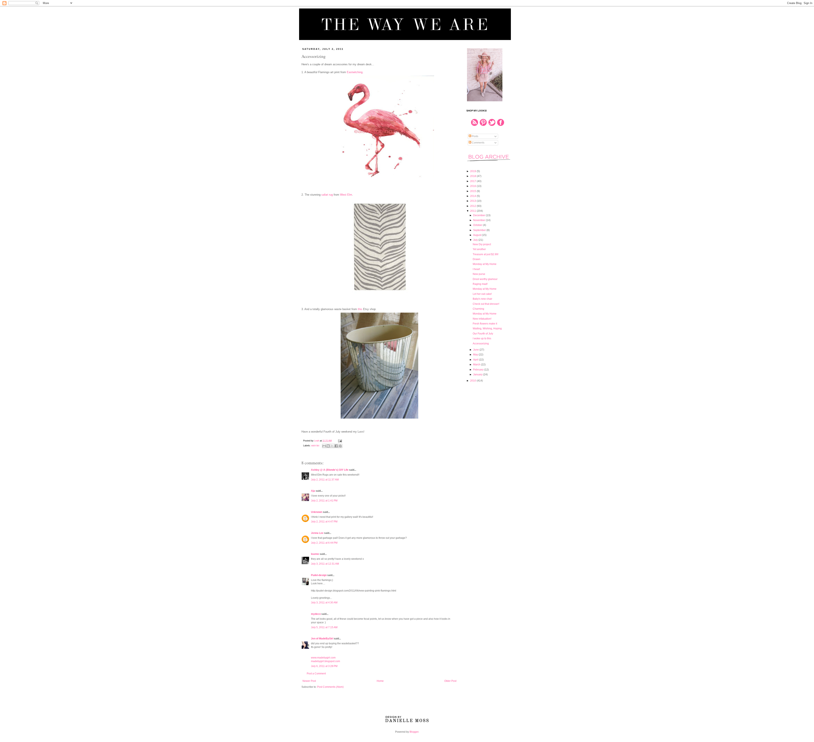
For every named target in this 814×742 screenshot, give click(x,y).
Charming (478, 308)
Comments (477, 142)
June (476, 349)
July (475, 239)
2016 (473, 186)
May (476, 354)
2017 (473, 181)
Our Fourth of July (483, 333)
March (477, 364)
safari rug (327, 194)
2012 (473, 206)
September (479, 230)
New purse (479, 274)
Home (380, 680)
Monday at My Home (484, 264)
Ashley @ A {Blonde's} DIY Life (329, 469)
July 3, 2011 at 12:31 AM (325, 563)
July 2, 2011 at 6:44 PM (324, 542)
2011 (473, 210)
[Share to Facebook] (336, 446)
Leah (317, 440)
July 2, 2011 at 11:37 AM (325, 479)
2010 (473, 380)
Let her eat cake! (482, 293)
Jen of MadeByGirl (322, 638)
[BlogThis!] (328, 446)
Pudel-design (319, 575)
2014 (473, 196)
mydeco (316, 614)
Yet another (479, 249)
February (478, 369)
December (479, 215)
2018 (473, 176)
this (360, 309)
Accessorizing (481, 343)
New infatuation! (482, 318)
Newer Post (309, 680)
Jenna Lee (317, 533)
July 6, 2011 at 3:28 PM (324, 666)
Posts (474, 136)
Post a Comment (316, 673)
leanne (315, 554)
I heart (476, 269)
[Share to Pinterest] (340, 446)
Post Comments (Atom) (330, 686)
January (478, 374)
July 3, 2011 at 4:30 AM (324, 602)
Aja (313, 490)
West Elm (346, 194)
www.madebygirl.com (323, 657)
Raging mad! (480, 284)
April (476, 359)
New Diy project (482, 244)
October (478, 225)
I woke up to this (482, 338)
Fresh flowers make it (485, 323)
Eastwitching (354, 72)
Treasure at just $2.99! (485, 254)
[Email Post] (339, 440)
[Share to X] (332, 446)
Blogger (414, 731)
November (479, 220)
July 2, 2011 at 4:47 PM (324, 521)
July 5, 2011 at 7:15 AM (324, 627)
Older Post (450, 680)
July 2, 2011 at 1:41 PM (324, 500)
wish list (315, 445)
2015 (473, 191)
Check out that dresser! (486, 303)
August (477, 235)
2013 (473, 200)
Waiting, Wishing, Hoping (487, 328)
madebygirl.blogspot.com (325, 661)
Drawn (476, 259)
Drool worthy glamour (485, 279)
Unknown (316, 512)
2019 (473, 171)
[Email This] (324, 446)
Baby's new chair (482, 298)
